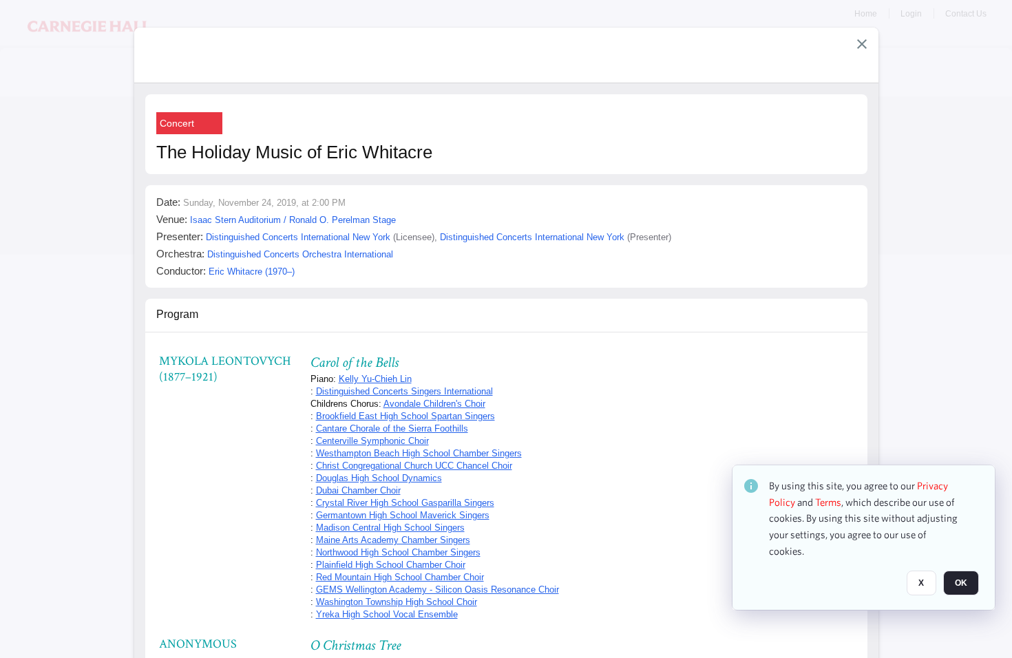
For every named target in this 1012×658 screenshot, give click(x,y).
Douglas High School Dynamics (379, 478)
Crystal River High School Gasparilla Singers (405, 503)
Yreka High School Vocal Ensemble (387, 614)
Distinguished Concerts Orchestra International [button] (300, 254)
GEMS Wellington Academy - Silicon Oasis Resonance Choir (437, 589)
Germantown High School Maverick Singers (402, 515)
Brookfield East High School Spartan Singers (405, 416)
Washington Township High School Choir (396, 602)
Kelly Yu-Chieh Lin (375, 379)
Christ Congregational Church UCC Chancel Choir (414, 465)
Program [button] (177, 314)
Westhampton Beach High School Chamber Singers (419, 453)
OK (961, 583)
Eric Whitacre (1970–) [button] (252, 271)
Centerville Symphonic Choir (372, 441)
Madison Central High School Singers (390, 527)
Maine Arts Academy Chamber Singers (393, 540)
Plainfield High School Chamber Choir (390, 565)
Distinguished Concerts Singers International (404, 391)
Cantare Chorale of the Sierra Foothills (392, 428)
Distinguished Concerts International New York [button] (298, 237)
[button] (862, 44)
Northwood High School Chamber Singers (398, 552)
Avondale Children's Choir (434, 404)
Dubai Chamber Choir (358, 490)
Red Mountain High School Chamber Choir (400, 577)
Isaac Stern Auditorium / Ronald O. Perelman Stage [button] (293, 220)
